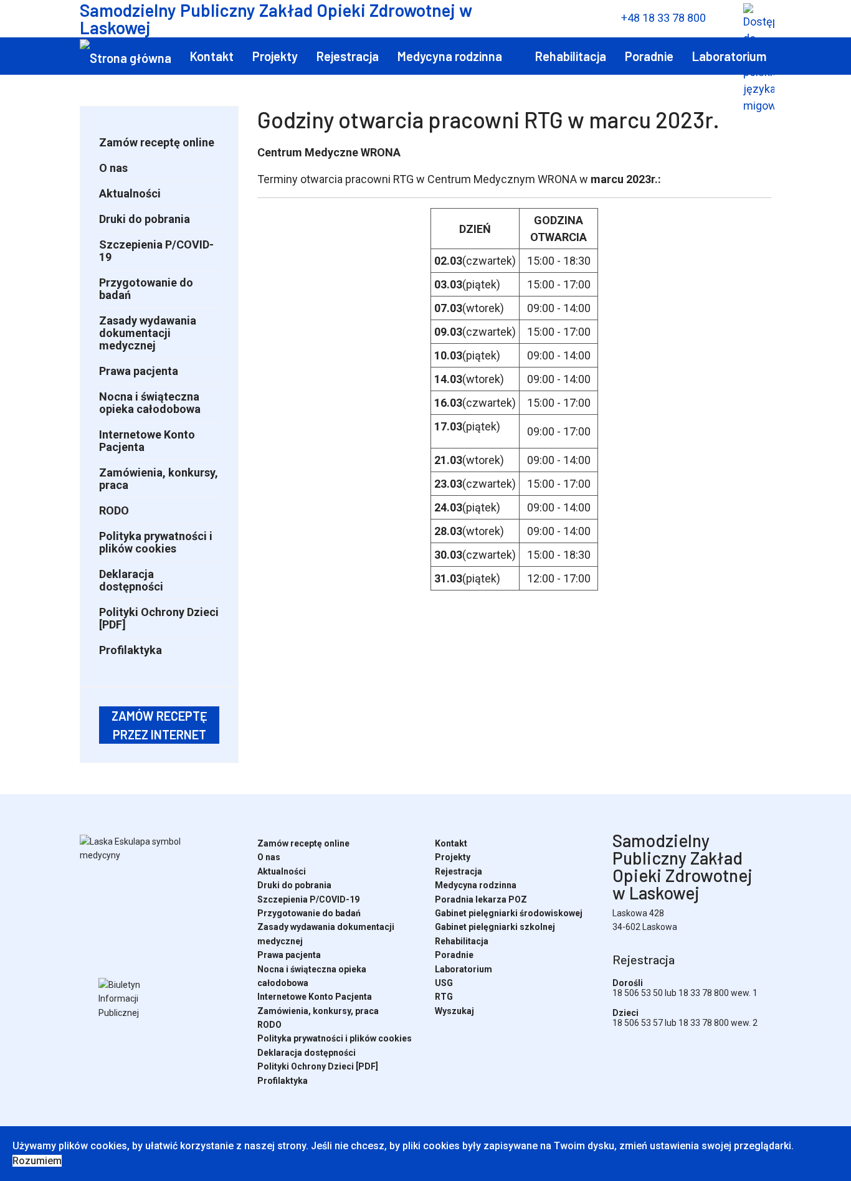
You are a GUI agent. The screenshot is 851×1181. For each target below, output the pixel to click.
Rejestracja (347, 56)
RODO (114, 510)
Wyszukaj (187, 95)
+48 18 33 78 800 (663, 17)
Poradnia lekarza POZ (481, 899)
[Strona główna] (125, 57)
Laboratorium (729, 56)
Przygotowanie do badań (146, 288)
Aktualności (130, 193)
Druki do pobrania (144, 218)
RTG (132, 95)
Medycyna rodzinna (449, 56)
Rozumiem (37, 1161)
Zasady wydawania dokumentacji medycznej (147, 333)
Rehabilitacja (570, 56)
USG (91, 95)
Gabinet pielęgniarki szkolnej (495, 927)
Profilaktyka (130, 650)
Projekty (275, 56)
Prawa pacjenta (138, 370)
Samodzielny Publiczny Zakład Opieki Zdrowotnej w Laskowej (276, 18)
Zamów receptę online (156, 142)
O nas (113, 167)
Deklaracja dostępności (131, 580)
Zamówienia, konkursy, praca (158, 478)
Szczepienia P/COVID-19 (156, 250)
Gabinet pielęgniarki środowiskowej (508, 913)
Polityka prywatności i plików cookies (155, 542)
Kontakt (212, 56)
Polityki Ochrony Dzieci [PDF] (159, 618)
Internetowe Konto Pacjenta (147, 440)
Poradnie (649, 56)
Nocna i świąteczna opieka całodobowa (150, 402)
